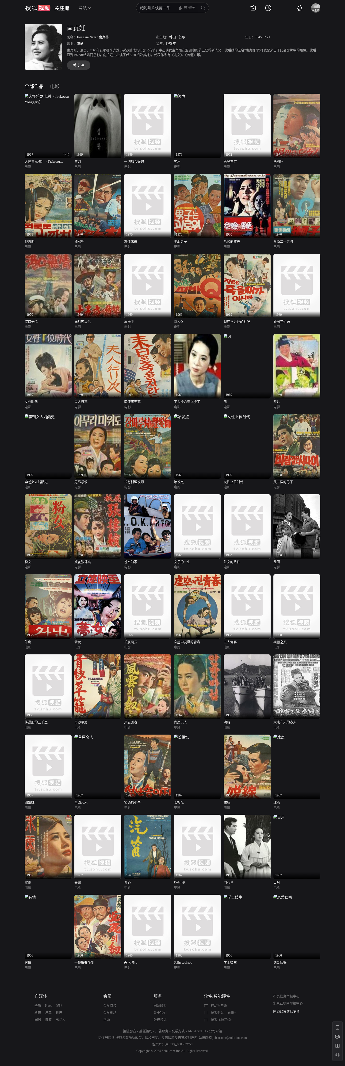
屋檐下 (129, 321)
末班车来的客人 (284, 722)
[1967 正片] (48, 96)
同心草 (229, 882)
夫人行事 (81, 402)
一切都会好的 (134, 161)
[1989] (147, 96)
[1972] (247, 96)
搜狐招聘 (145, 1031)
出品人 (60, 1019)
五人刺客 (230, 642)
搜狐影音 (217, 1012)
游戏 (59, 1005)
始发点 (179, 482)
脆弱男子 (180, 241)
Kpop (48, 1005)
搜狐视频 (38, 8)
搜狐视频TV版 (221, 1019)
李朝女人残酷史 (36, 482)
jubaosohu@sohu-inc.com (230, 1038)
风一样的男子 (283, 482)
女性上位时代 (233, 482)
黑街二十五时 (283, 241)
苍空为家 (130, 562)
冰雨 (28, 882)
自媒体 (40, 996)
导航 (82, 8)
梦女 (77, 642)
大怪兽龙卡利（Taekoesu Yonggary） (42, 162)
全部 (37, 1005)
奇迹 (127, 882)
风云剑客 (130, 722)
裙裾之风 (280, 642)
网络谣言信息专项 (286, 1011)
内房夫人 (180, 722)
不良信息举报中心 (286, 996)
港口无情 (31, 321)
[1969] (97, 257)
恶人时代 (130, 962)
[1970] (97, 177)
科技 (59, 1012)
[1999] (97, 96)
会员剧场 (109, 1012)
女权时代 (31, 402)
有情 (28, 962)
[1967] (97, 657)
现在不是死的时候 (237, 321)
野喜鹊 (29, 241)
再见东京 (230, 161)
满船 (227, 722)
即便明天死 (132, 402)
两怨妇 (278, 161)
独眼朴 (79, 241)
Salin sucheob (183, 962)
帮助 (106, 1019)
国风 (37, 1019)
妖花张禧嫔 (82, 562)
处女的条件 (232, 562)
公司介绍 (215, 1031)
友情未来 (130, 241)
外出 (28, 642)
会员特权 (109, 1005)
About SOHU (197, 1031)
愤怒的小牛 (132, 802)
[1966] (30, 897)
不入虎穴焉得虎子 (187, 402)
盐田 (276, 562)
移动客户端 (219, 1005)
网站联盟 (160, 1005)
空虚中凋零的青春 (187, 642)
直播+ (232, 1012)
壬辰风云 (130, 642)
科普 (37, 1012)
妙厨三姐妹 (281, 321)
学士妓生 (230, 962)
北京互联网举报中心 (288, 1003)
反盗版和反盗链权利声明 (179, 1038)
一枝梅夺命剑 (84, 962)
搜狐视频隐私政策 (128, 1038)
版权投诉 (160, 1019)
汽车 (48, 1012)
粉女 (28, 562)
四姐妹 (29, 802)
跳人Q (178, 321)
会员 (107, 996)
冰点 (276, 802)
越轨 (227, 802)
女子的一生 (182, 562)
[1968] (296, 417)
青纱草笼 (81, 722)
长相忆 (179, 802)
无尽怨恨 (81, 482)
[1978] (179, 96)
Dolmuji (179, 882)
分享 (81, 66)
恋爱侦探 (280, 962)
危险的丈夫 (232, 241)
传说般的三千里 (36, 722)
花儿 (276, 402)
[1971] (296, 96)
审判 (77, 161)
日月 (276, 882)
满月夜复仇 (82, 321)
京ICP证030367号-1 (179, 1044)
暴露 (77, 882)
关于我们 (160, 1012)
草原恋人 (81, 802)
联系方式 (178, 1031)
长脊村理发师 (134, 482)
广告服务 (162, 1031)
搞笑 (48, 1019)
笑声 (177, 161)
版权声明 (151, 1038)
